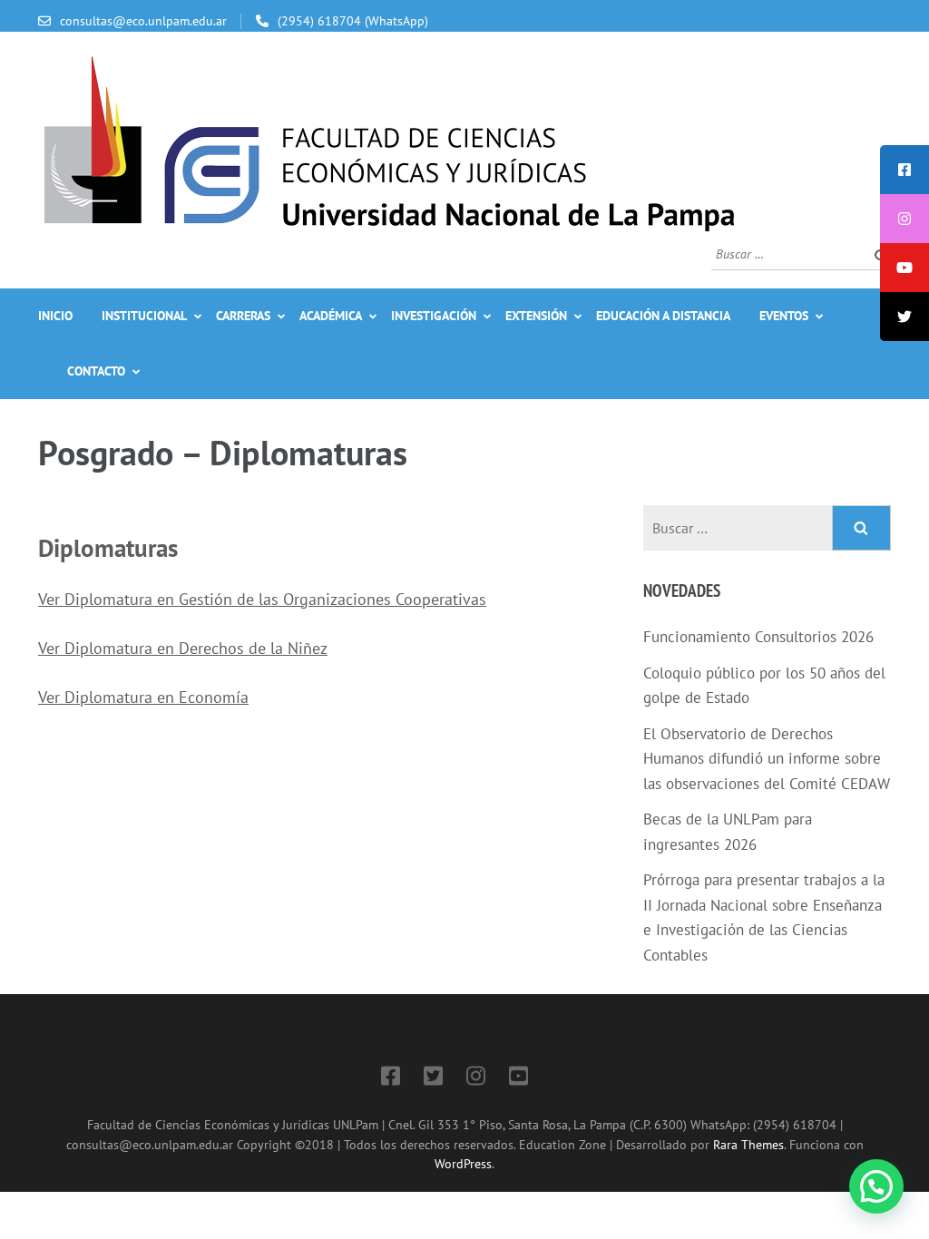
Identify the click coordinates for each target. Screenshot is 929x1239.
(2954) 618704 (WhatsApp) (353, 21)
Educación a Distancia (663, 315)
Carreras (243, 315)
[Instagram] (475, 1079)
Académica (330, 315)
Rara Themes (748, 1144)
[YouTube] (518, 1079)
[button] (876, 1186)
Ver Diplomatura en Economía (143, 697)
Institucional (144, 315)
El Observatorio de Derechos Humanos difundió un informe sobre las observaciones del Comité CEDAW (766, 759)
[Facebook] (390, 1079)
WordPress (463, 1163)
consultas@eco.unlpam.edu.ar (143, 21)
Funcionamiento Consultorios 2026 (758, 637)
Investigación (433, 315)
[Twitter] (433, 1079)
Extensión (536, 315)
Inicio (55, 315)
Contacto (96, 371)
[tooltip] (904, 169)
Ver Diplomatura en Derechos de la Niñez (183, 648)
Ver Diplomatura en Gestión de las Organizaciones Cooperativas (262, 599)
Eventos (783, 315)
